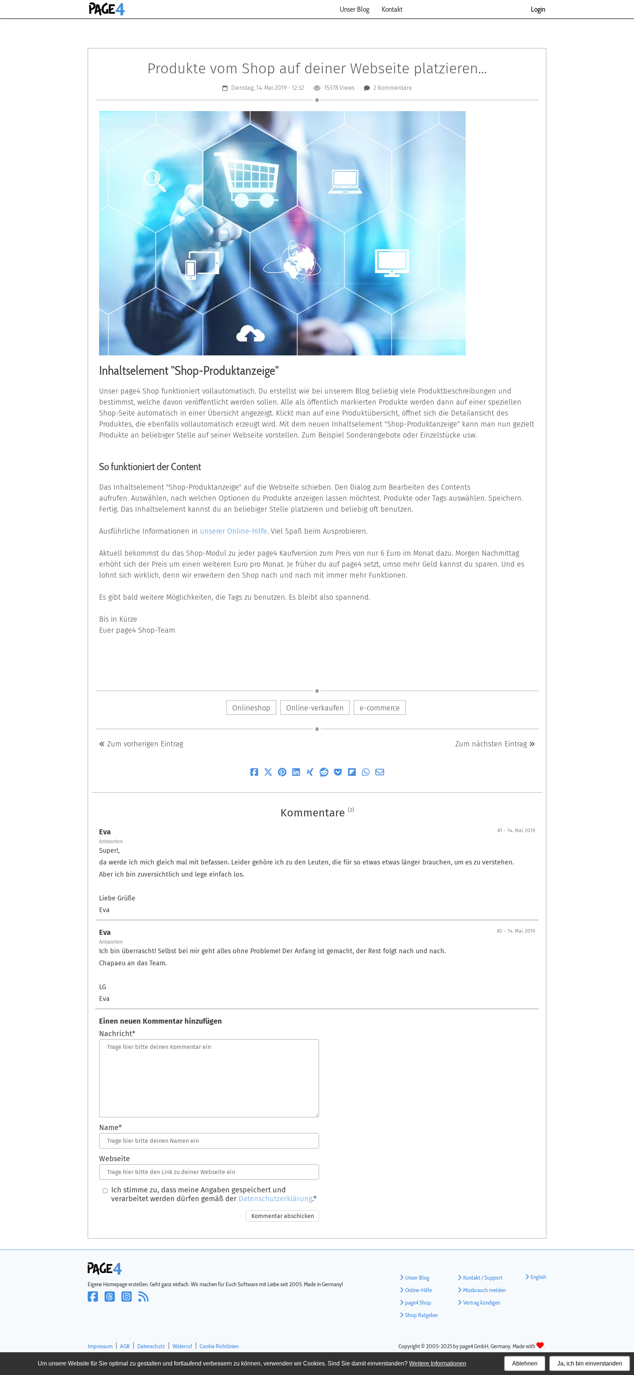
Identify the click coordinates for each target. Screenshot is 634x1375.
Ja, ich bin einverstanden (589, 1363)
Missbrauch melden (484, 1290)
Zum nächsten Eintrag (492, 743)
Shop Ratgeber (421, 1315)
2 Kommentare (393, 87)
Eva (105, 831)
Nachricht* (117, 1033)
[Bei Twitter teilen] (268, 773)
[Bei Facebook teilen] (254, 773)
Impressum (100, 1346)
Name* (110, 1127)
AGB (125, 1346)
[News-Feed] (145, 1301)
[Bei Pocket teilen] (338, 773)
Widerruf (182, 1346)
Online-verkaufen (315, 707)
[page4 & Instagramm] (129, 1301)
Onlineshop (251, 707)
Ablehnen (525, 1363)
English (538, 1276)
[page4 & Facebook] (96, 1301)
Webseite (114, 1158)
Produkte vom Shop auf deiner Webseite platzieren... (317, 68)
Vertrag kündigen (481, 1302)
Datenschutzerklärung (275, 1198)
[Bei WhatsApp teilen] (366, 773)
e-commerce (380, 707)
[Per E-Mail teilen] (380, 773)
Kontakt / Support (483, 1277)
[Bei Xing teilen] (310, 773)
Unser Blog (354, 9)
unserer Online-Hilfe (233, 531)
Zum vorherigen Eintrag (144, 743)
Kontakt (392, 9)
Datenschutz (151, 1346)
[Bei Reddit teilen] (324, 773)
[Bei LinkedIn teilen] (296, 773)
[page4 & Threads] (113, 1301)
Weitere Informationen (437, 1363)
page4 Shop (418, 1302)
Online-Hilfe (418, 1290)
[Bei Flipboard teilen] (352, 773)
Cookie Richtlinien (219, 1346)
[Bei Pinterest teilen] (282, 773)
